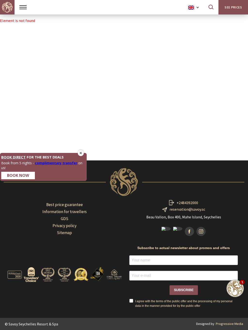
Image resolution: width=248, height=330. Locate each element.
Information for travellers (64, 211)
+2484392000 (187, 202)
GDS (64, 218)
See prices (233, 7)
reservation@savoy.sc (187, 209)
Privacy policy (65, 225)
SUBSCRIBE (184, 290)
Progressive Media (229, 324)
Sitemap (64, 232)
